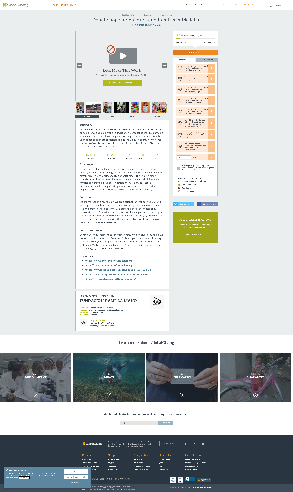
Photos (133, 116)
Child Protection (128, 15)
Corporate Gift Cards (142, 466)
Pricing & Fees (113, 470)
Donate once (184, 60)
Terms (193, 488)
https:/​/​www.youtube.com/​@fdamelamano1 (110, 278)
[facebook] (185, 444)
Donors (86, 455)
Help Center (168, 444)
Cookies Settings (76, 482)
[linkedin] (203, 444)
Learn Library (194, 455)
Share (157, 116)
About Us (165, 455)
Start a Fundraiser (195, 234)
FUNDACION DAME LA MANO (148, 25)
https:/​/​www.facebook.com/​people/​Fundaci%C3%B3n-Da (118, 269)
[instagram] (194, 444)
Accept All (76, 471)
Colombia (147, 15)
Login (278, 5)
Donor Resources (191, 466)
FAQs (161, 466)
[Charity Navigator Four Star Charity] (174, 480)
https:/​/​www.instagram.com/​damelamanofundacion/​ (116, 274)
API (205, 488)
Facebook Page (96, 312)
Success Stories (191, 470)
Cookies (187, 488)
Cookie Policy (24, 478)
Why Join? (111, 463)
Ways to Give (87, 459)
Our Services (138, 459)
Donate (63, 5)
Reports (110, 116)
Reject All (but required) (76, 477)
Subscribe (165, 423)
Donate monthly (207, 59)
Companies (213, 5)
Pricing (200, 488)
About (187, 5)
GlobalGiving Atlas (141, 470)
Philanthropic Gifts (89, 463)
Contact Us (163, 470)
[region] (47, 477)
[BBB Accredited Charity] (191, 479)
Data (209, 488)
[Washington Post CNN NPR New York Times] (114, 479)
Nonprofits (199, 5)
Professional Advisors (90, 466)
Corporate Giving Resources (195, 463)
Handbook (112, 466)
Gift (252, 5)
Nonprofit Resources (193, 459)
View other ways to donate (204, 170)
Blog (237, 5)
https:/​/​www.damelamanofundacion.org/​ (109, 260)
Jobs (161, 463)
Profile (94, 315)
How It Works (164, 459)
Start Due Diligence (115, 459)
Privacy (181, 488)
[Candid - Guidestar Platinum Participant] (181, 480)
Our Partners (138, 463)
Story (87, 116)
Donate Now (195, 52)
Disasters (226, 5)
